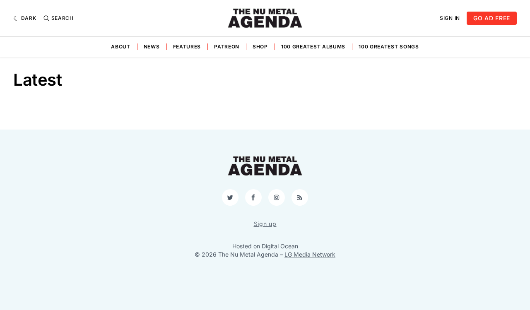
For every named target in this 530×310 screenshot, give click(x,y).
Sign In (450, 18)
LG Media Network (309, 254)
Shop (260, 46)
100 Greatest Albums (313, 46)
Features (187, 46)
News (152, 46)
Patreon (226, 46)
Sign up (265, 223)
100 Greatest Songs (389, 46)
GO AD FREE (491, 18)
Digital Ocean (280, 246)
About (120, 46)
